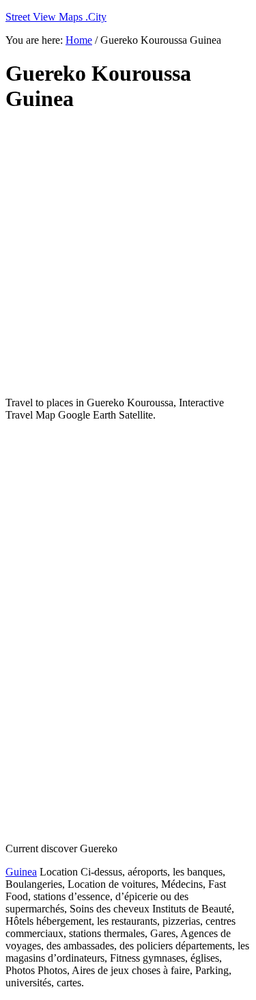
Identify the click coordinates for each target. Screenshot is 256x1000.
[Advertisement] (128, 255)
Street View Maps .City (55, 17)
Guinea (21, 872)
